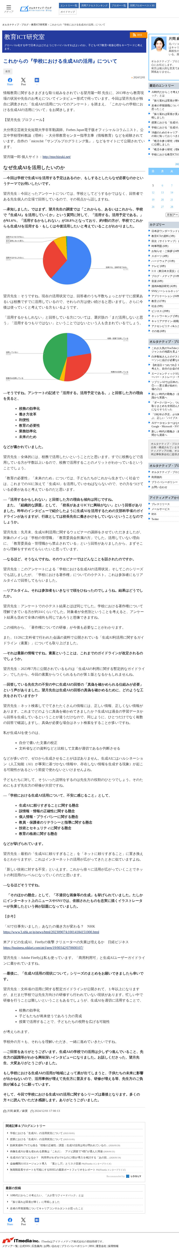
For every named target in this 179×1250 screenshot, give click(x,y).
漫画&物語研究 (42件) (164, 286)
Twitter (155, 519)
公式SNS (25, 1246)
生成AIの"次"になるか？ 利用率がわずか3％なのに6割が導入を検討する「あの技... (65, 1157)
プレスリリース (160, 504)
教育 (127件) (158, 301)
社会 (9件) (157, 306)
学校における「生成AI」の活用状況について (42, 1133)
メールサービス (160, 509)
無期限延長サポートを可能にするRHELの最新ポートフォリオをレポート (68, 1169)
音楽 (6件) (157, 281)
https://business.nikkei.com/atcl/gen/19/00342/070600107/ (43, 948)
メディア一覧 (10, 1246)
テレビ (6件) (158, 266)
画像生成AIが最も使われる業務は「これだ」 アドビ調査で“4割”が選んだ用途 (62, 1151)
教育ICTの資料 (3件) (163, 236)
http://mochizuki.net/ (57, 157)
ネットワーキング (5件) (165, 316)
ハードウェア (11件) (163, 261)
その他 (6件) (158, 331)
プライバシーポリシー (164, 482)
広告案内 (37, 1246)
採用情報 (113, 1246)
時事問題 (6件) (159, 246)
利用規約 (156, 477)
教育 (7, 71)
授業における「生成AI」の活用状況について (42, 1139)
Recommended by (116, 1176)
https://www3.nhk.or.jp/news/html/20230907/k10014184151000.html (51, 932)
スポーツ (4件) (159, 256)
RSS (139, 35)
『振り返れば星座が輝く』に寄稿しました (35, 1201)
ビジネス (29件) (160, 311)
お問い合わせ (159, 487)
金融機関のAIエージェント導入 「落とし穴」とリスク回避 (60, 1163)
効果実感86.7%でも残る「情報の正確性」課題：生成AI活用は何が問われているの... (65, 1145)
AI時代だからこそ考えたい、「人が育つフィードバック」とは (47, 1195)
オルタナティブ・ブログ (15, 24)
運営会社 (101, 1246)
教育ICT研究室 (39, 24)
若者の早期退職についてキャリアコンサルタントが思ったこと (46, 1208)
